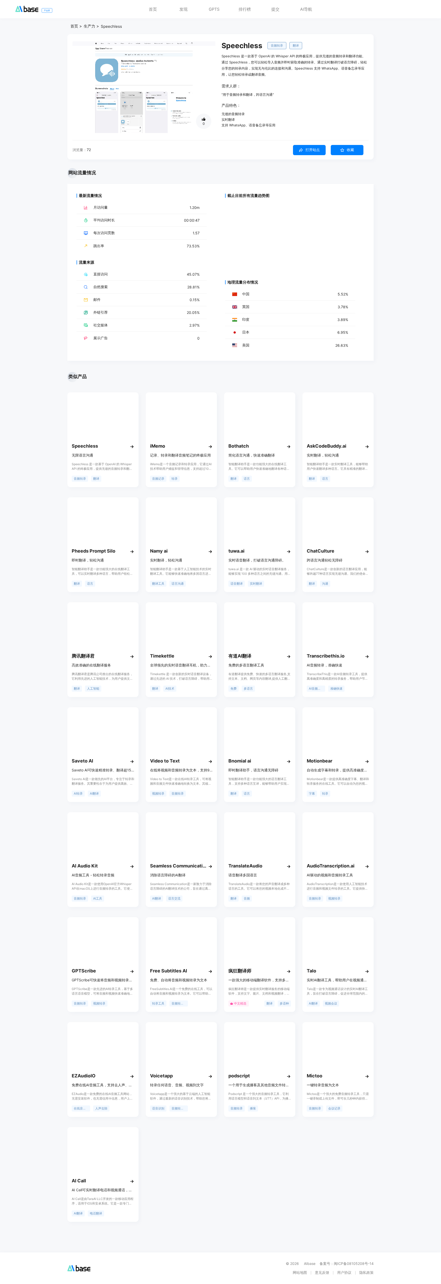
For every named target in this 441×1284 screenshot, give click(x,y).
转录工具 (158, 1003)
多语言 (248, 688)
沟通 (325, 583)
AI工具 (97, 898)
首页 (153, 9)
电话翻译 (96, 1213)
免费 (233, 688)
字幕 (312, 793)
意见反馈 (322, 1272)
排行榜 (245, 9)
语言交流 (174, 898)
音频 (247, 898)
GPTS (214, 9)
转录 (175, 478)
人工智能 (93, 688)
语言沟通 (178, 583)
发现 (183, 9)
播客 (253, 1108)
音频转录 (277, 45)
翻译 (296, 45)
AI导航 (306, 9)
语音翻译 (236, 583)
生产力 (89, 26)
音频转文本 (179, 1003)
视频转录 (158, 793)
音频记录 (158, 478)
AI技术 (169, 688)
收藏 (350, 150)
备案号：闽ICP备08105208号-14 (347, 1263)
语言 (247, 478)
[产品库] (26, 10)
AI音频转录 (316, 688)
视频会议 (331, 1003)
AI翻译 (94, 793)
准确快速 (336, 688)
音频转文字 (179, 1108)
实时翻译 (256, 583)
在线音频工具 (82, 1108)
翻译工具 (158, 583)
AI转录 (78, 793)
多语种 (284, 1003)
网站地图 (300, 1272)
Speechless (111, 26)
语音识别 (158, 1108)
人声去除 (101, 1108)
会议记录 (334, 1108)
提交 (275, 9)
